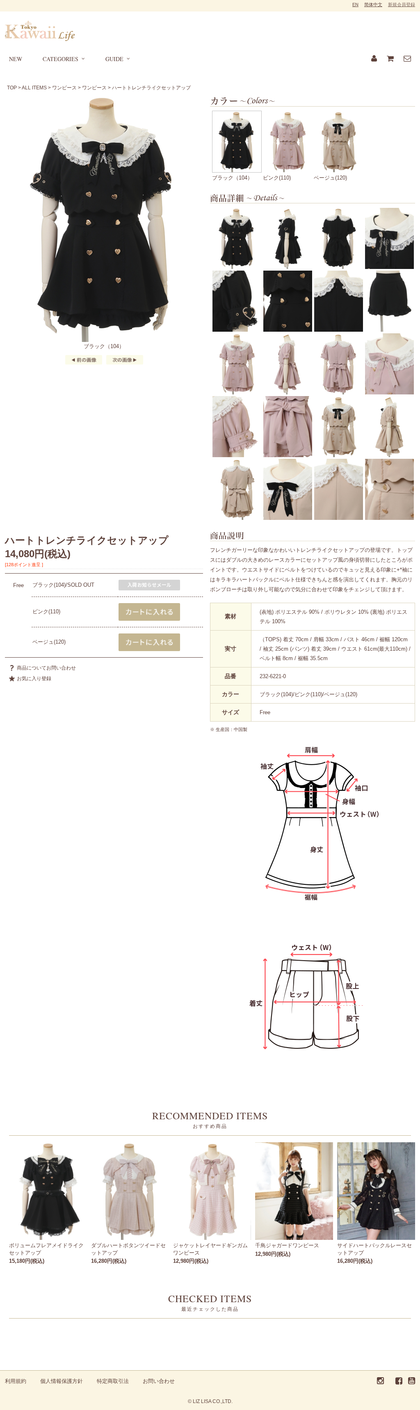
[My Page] (374, 59)
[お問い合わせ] (407, 59)
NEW (15, 59)
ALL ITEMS (34, 88)
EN (355, 4)
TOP (12, 88)
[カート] (390, 59)
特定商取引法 (113, 1381)
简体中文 (373, 4)
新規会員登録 (401, 4)
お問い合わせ (159, 1381)
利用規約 (15, 1381)
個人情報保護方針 (61, 1381)
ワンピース (64, 88)
